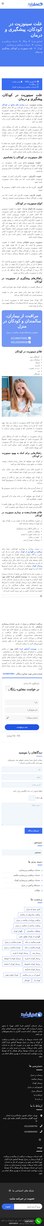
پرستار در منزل (36, 1075)
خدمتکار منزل (36, 1091)
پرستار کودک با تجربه (20, 953)
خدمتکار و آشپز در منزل (30, 885)
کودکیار (27, 980)
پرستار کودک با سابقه (12, 964)
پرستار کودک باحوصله (32, 964)
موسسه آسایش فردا (28, 649)
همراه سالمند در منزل (12, 948)
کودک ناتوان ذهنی (11, 975)
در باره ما (38, 1099)
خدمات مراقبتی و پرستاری (29, 870)
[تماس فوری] (38, 1221)
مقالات (37, 890)
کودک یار (37, 980)
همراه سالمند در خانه (32, 948)
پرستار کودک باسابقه (32, 969)
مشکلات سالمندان (33, 931)
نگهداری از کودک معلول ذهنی (29, 937)
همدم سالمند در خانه (32, 942)
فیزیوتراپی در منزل (34, 1087)
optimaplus (13, 1223)
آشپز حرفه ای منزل (33, 909)
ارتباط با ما (38, 1095)
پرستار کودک (37, 1083)
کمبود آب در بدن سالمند (31, 975)
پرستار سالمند (36, 1079)
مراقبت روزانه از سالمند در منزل (28, 920)
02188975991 (8, 674)
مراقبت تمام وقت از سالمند (30, 915)
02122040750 (30, 1126)
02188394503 (30, 1132)
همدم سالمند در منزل (13, 942)
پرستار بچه (36, 953)
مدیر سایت (16, 82)
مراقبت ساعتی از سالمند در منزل (27, 926)
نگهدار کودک (18, 931)
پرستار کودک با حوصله (12, 958)
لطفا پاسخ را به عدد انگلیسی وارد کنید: (27, 791)
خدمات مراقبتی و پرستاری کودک (24, 87)
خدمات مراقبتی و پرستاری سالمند (26, 875)
